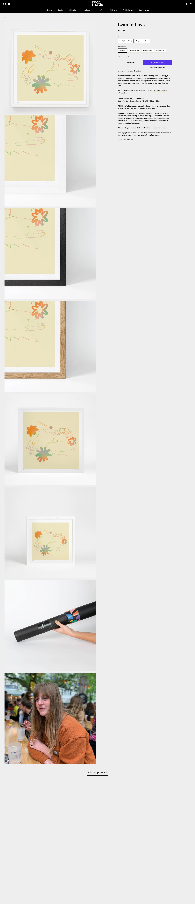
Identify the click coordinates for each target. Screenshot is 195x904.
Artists (112, 10)
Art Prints (72, 10)
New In (60, 10)
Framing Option (122, 46)
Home (49, 10)
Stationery (88, 10)
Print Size (120, 37)
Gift (101, 10)
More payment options (157, 67)
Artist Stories (128, 10)
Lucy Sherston (128, 139)
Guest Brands (144, 10)
